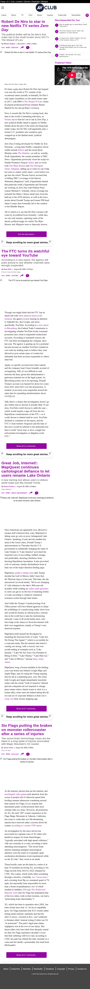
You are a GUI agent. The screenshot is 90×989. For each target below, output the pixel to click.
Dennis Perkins (9, 486)
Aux (2, 47)
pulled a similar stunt (24, 573)
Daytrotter (36, 1)
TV (22, 15)
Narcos (21, 150)
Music (39, 15)
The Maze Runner (17, 165)
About (5, 968)
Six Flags (15, 754)
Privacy (71, 968)
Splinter (27, 1)
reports (11, 119)
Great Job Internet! (19, 493)
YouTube (14, 275)
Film (30, 15)
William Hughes (9, 44)
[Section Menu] (2, 7)
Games (50, 15)
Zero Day (15, 47)
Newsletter (76, 15)
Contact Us (82, 968)
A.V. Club (11, 1)
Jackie (31, 162)
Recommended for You (67, 20)
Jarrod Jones (8, 748)
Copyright (61, 968)
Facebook (50, 968)
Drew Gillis (8, 269)
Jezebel (19, 1)
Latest (3, 15)
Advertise (27, 968)
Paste (2, 1)
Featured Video (63, 62)
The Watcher (23, 153)
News (13, 15)
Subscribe (62, 15)
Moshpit (44, 1)
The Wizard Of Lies (33, 101)
